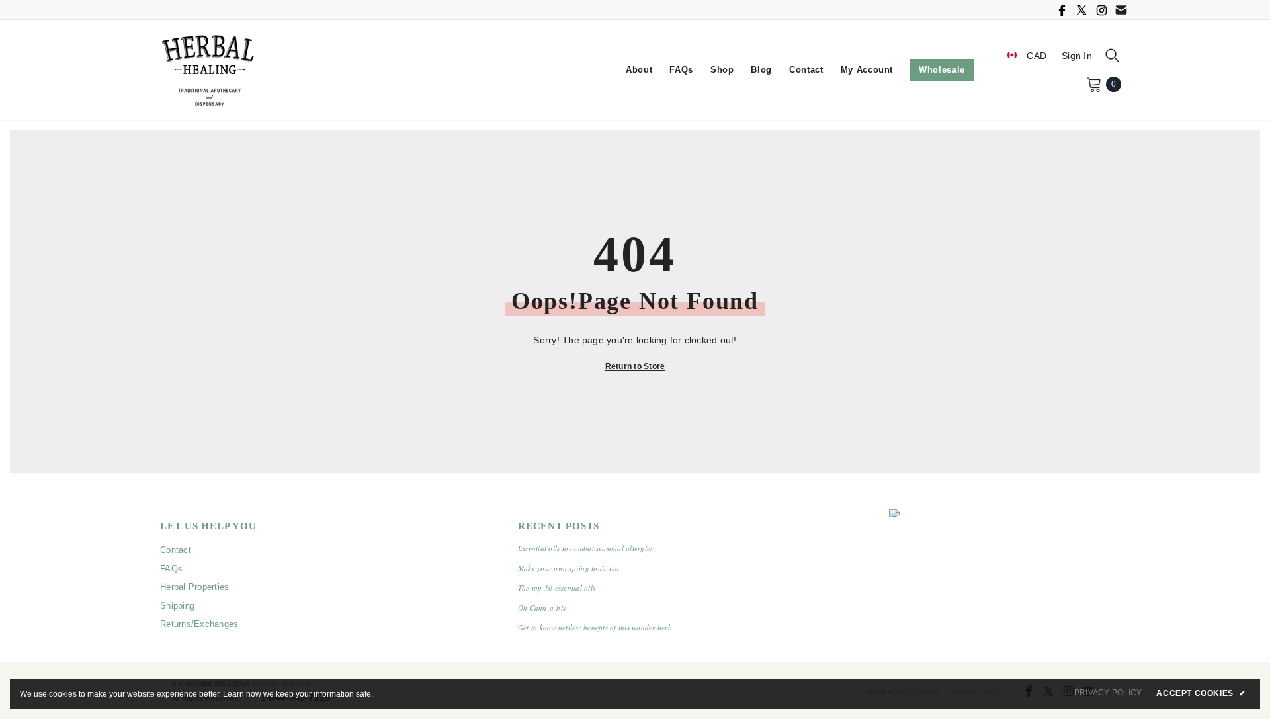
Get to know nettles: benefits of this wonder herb (595, 627)
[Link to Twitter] (1081, 10)
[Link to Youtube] (1121, 10)
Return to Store (635, 366)
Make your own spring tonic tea (568, 568)
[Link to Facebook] (1062, 10)
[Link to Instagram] (1101, 10)
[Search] (1112, 55)
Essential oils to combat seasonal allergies (585, 548)
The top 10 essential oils (556, 588)
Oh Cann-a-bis (542, 608)
